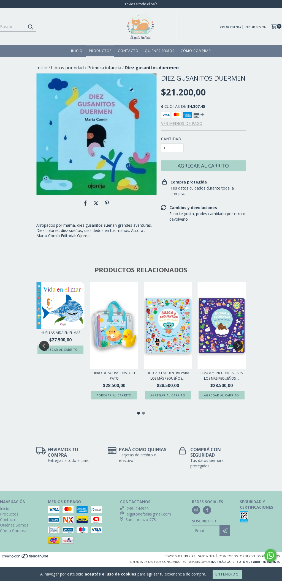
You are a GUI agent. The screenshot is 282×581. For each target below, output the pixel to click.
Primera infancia (104, 67)
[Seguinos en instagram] (196, 510)
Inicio (77, 50)
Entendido (227, 574)
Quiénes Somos (159, 50)
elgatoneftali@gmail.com (149, 514)
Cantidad (171, 138)
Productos (100, 50)
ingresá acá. (221, 562)
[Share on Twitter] (96, 203)
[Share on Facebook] (85, 203)
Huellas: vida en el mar (60, 332)
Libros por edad (67, 67)
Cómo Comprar (196, 50)
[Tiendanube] (25, 558)
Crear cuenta (230, 27)
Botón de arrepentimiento (259, 562)
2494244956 (138, 508)
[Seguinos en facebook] (207, 510)
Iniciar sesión (255, 27)
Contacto (128, 50)
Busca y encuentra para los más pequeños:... (168, 376)
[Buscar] (30, 27)
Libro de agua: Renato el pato (114, 376)
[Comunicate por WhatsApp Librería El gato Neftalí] (270, 555)
